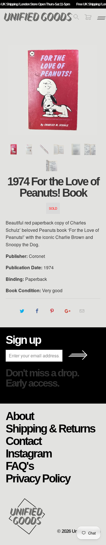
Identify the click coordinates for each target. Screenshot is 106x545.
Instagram (29, 453)
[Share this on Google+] (67, 310)
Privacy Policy (38, 478)
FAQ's (20, 466)
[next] (95, 90)
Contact (23, 441)
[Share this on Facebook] (37, 310)
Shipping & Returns (50, 428)
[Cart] (88, 18)
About (20, 416)
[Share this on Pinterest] (52, 310)
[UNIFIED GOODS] (38, 20)
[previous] (11, 90)
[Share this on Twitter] (22, 310)
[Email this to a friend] (82, 310)
